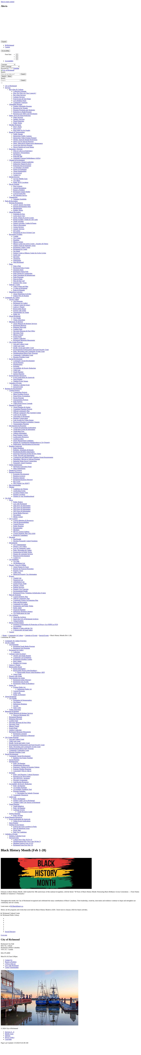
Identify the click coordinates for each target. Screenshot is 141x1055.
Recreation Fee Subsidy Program (28, 793)
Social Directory (10, 932)
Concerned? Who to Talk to (22, 771)
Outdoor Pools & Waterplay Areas (24, 245)
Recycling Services (19, 95)
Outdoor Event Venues (20, 381)
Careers (7, 47)
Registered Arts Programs (21, 648)
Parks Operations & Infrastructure (24, 275)
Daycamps (16, 231)
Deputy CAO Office (20, 546)
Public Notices (18, 502)
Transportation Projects (20, 400)
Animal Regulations (19, 188)
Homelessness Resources (21, 765)
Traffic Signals (18, 134)
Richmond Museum (19, 325)
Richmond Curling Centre (21, 247)
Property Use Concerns (20, 589)
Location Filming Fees (20, 492)
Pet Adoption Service (20, 195)
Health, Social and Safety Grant (23, 348)
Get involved (17, 173)
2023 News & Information (21, 511)
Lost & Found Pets (19, 193)
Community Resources (20, 795)
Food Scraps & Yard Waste (22, 99)
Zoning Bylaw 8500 (19, 584)
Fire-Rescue (17, 154)
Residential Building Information (24, 452)
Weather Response (15, 125)
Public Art (16, 314)
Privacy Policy (9, 1037)
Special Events (18, 387)
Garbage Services (19, 97)
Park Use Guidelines (20, 832)
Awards (15, 706)
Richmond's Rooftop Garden (22, 659)
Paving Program (18, 398)
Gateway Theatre (18, 307)
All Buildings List (19, 563)
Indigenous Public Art (24, 689)
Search (3, 72)
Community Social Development (24, 361)
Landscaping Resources (21, 437)
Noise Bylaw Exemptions (21, 396)
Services (7, 88)
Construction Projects (20, 392)
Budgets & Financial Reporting (23, 569)
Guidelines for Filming (20, 489)
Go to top (4, 935)
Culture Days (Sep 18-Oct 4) (22, 839)
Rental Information (19, 669)
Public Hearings (18, 526)
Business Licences (19, 476)
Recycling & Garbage (16, 89)
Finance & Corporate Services (23, 554)
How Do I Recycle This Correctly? (24, 93)
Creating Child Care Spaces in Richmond (26, 802)
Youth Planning (18, 372)
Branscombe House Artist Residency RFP (31, 672)
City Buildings (14, 559)
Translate (16, 68)
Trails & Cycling (14, 284)
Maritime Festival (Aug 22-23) (23, 843)
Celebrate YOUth (19, 810)
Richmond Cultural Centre (11, 913)
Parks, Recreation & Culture (22, 550)
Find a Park (17, 266)
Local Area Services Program (22, 145)
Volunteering (13, 197)
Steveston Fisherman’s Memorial (23, 735)
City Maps (16, 180)
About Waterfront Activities (22, 294)
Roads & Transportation (17, 132)
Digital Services (14, 177)
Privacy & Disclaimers (16, 623)
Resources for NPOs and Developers (25, 114)
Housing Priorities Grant (21, 357)
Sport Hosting (17, 379)
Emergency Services (15, 149)
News (11, 500)
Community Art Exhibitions (22, 657)
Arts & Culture (14, 299)
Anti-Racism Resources (21, 782)
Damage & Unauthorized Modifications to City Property (31, 442)
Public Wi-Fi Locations (20, 182)
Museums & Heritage (16, 322)
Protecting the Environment (22, 166)
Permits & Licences (15, 470)
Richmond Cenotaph (20, 734)
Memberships (17, 208)
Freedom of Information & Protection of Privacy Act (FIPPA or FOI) (35, 624)
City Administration (19, 545)
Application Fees (18, 431)
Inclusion (16, 366)
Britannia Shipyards (19, 327)
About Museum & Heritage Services (25, 323)
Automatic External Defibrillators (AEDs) (26, 158)
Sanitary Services (18, 119)
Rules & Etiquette (19, 290)
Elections (12, 537)
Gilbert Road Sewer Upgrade (22, 403)
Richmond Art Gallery (20, 303)
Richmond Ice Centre (20, 249)
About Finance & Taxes (21, 567)
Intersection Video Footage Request (24, 138)
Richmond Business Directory (23, 479)
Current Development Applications (24, 427)
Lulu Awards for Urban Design (23, 420)
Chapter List (17, 578)
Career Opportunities (12, 967)
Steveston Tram (18, 333)
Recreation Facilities (15, 234)
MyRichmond (9, 45)
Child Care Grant (18, 346)
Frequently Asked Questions (22, 463)
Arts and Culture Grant (20, 344)
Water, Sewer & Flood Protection (20, 115)
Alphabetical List (18, 582)
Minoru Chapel (18, 335)
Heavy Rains (17, 127)
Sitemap (7, 1036)
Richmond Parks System (21, 268)
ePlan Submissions (19, 468)
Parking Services (18, 587)
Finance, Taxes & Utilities (17, 565)
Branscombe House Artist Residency (25, 670)
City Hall (8, 498)
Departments (13, 543)
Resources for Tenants (20, 108)
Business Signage (19, 478)
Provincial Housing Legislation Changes (26, 422)
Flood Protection (18, 121)
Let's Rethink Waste (19, 101)
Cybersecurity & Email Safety (23, 630)
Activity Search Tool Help (21, 205)
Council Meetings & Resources (23, 520)
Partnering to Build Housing (22, 112)
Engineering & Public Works (22, 552)
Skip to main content (7, 2)
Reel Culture (17, 661)
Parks (11, 264)
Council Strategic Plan (20, 597)
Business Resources (15, 472)
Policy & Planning (19, 763)
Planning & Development (21, 556)
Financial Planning (19, 610)
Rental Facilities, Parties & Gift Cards (25, 219)
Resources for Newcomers (21, 776)
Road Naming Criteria (20, 435)
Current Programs (19, 691)
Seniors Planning (18, 374)
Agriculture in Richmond (21, 416)
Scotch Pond (17, 336)
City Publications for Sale (21, 613)
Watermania (17, 260)
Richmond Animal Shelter (21, 192)
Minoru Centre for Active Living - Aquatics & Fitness (30, 244)
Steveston (16, 257)
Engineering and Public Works (23, 606)
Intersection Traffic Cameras (22, 136)
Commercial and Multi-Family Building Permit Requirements (33, 457)
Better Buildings (18, 448)
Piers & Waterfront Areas (21, 828)
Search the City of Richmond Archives (25, 619)
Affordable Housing (15, 104)
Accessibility (5, 51)
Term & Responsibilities (21, 522)
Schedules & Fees (19, 214)
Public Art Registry (19, 695)
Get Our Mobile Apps (20, 179)
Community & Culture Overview (16, 641)
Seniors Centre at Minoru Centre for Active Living (29, 253)
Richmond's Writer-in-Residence (23, 683)
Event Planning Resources (17, 375)
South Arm (16, 255)
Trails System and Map (20, 286)
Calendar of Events (15, 383)
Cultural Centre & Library (21, 305)
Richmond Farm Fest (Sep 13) (23, 845)
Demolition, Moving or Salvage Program (26, 459)
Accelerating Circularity (21, 167)
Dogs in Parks (17, 279)
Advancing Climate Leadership (23, 162)
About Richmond (14, 316)
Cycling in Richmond (20, 288)
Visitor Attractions (19, 320)
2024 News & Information (21, 509)
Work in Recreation (19, 225)
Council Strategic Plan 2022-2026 (24, 533)
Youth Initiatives (18, 806)
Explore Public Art (19, 687)
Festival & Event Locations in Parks (25, 826)
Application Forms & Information (24, 429)
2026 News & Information (21, 505)
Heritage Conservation (20, 418)
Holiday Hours (18, 210)
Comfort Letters (18, 439)
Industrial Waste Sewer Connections (25, 461)
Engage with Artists (19, 310)
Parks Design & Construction (22, 273)
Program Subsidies (19, 791)
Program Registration (16, 203)
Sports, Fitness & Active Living (23, 218)
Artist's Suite (17, 674)
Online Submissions (15, 465)
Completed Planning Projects (22, 409)
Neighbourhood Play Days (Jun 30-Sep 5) (27, 841)
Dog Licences (17, 186)
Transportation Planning (21, 424)
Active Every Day (19, 216)
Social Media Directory (20, 513)
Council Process (18, 524)
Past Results (17, 539)
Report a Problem (19, 190)
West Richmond (18, 262)
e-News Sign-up (10, 964)
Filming (11, 487)
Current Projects (14, 390)
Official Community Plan (21, 411)
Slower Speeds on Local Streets (23, 147)
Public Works (17, 123)
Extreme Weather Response (22, 769)
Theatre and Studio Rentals (22, 656)
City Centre (17, 238)
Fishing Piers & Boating (21, 296)
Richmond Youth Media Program (24, 646)
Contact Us (17, 175)
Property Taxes (18, 571)
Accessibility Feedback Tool (22, 789)
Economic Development (21, 474)
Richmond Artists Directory (22, 680)
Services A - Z (9, 1032)
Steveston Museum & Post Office (24, 331)
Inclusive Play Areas (20, 283)
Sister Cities (17, 708)
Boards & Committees (20, 535)
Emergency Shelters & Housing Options (26, 767)
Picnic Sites (17, 830)
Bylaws (11, 576)
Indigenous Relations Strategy (23, 611)
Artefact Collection (19, 338)
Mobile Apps (9, 1034)
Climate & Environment (17, 160)
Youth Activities (18, 221)
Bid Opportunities (15, 485)
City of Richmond (11, 86)
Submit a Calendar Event (21, 385)
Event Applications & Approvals (23, 377)
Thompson (16, 258)
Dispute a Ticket (18, 585)
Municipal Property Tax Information (25, 574)
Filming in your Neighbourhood (23, 496)
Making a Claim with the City (23, 628)
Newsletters (17, 515)
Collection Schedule (19, 91)
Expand (4, 41)
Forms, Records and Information (23, 455)
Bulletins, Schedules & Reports (23, 450)
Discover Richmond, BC (21, 715)
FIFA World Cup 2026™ (21, 483)
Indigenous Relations (20, 704)
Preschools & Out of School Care (24, 232)
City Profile (17, 318)
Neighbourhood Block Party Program (25, 353)
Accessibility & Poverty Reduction (24, 368)
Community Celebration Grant (23, 355)
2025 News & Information (21, 507)
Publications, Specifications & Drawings (26, 444)
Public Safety (17, 608)
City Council (13, 519)
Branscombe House (19, 309)
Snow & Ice (17, 128)
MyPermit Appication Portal (22, 466)
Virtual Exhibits (18, 621)
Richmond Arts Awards (20, 682)
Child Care (16, 370)
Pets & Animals (14, 184)
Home (5, 635)
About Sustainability (20, 171)
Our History (17, 702)
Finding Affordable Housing (22, 106)
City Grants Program (16, 342)
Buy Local (16, 481)
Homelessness (17, 364)
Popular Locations (19, 494)
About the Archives (19, 617)
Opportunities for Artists (21, 312)
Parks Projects (17, 401)
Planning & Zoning (15, 405)
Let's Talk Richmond (20, 504)
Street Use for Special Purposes (23, 141)
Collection (16, 652)
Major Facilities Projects (21, 394)
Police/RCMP (17, 156)
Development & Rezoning (17, 426)
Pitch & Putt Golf (19, 281)
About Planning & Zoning (21, 407)
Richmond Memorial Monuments (24, 340)
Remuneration (17, 528)
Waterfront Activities (16, 292)
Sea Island (16, 251)
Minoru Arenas (18, 242)
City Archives (13, 615)
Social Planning (18, 362)
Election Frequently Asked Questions (25, 541)
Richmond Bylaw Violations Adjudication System (29, 593)
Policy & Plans (18, 815)
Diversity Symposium (20, 780)
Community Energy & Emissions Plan (25, 600)
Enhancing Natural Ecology (22, 164)
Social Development (15, 359)
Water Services (18, 117)
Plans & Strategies (15, 595)
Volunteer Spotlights (19, 199)
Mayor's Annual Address (21, 532)
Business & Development (13, 388)
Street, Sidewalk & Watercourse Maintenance (28, 143)
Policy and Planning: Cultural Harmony (26, 774)
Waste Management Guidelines (23, 440)
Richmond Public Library (11, 915)
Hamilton (16, 240)
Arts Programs (18, 301)
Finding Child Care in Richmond (24, 800)
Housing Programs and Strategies (24, 110)
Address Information (20, 433)
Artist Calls (17, 693)
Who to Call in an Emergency (23, 151)
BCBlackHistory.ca (16, 906)
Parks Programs (18, 277)
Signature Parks (18, 270)
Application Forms (19, 491)
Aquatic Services (18, 229)
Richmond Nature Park (20, 271)
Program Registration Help (22, 206)
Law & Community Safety (22, 548)
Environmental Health (20, 591)
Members (16, 530)
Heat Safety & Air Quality (21, 130)
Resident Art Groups (20, 663)
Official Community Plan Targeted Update (27, 413)
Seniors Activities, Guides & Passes (24, 223)
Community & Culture (12, 297)
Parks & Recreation (11, 201)
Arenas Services (18, 227)
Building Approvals (15, 446)
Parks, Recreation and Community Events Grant (29, 351)
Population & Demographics (22, 700)
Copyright (8, 1039)
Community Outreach (20, 102)
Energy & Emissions (20, 169)
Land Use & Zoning (19, 414)
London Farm (17, 329)
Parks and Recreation (20, 602)
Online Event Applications (21, 821)
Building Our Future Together (23, 758)
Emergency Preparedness (21, 153)
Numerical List (18, 580)
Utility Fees (17, 572)
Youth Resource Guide (24, 812)
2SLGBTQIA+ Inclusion (21, 778)
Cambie (15, 236)
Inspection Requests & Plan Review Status (27, 453)
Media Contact (18, 517)
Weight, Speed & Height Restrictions (25, 140)
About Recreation (15, 212)
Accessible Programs (20, 787)
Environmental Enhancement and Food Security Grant (31, 349)
